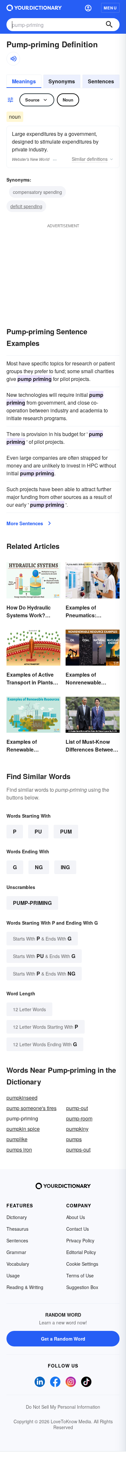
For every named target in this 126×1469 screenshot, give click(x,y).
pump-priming (32, 902)
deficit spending (26, 206)
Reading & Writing (24, 1287)
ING (65, 867)
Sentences (101, 81)
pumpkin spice (23, 1128)
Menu (110, 8)
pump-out (77, 1108)
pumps (74, 1139)
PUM (66, 831)
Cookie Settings (82, 1264)
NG (39, 867)
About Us (75, 1217)
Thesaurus (17, 1229)
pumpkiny (77, 1128)
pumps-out (78, 1149)
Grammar (16, 1252)
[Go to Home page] (34, 8)
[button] (88, 8)
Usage (13, 1275)
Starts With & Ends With (42, 938)
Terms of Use (80, 1275)
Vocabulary (17, 1264)
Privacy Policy (80, 1240)
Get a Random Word (63, 1338)
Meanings (24, 81)
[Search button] (109, 24)
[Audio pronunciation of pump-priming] (13, 58)
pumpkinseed (21, 1097)
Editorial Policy (81, 1252)
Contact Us (77, 1229)
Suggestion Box (82, 1287)
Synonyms (61, 81)
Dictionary (16, 1217)
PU (38, 831)
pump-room (79, 1118)
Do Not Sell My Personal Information (63, 1407)
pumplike (16, 1139)
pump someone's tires (31, 1108)
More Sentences (24, 523)
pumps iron (19, 1149)
